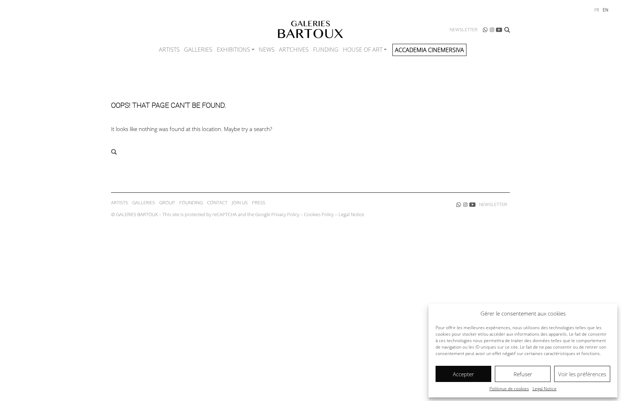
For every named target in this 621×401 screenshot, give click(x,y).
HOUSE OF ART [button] (362, 49)
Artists (169, 49)
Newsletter (464, 29)
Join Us (240, 202)
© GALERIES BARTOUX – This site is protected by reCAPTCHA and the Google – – (237, 214)
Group (167, 202)
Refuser (523, 374)
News (267, 49)
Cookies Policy (319, 214)
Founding (191, 202)
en (605, 10)
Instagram (492, 29)
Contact (217, 202)
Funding (326, 49)
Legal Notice (545, 389)
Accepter (463, 374)
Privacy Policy (285, 214)
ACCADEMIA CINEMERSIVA (429, 50)
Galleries (198, 49)
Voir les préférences (582, 374)
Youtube (499, 29)
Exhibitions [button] (233, 49)
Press (258, 202)
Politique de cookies (509, 389)
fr (596, 10)
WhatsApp (485, 29)
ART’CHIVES (294, 49)
